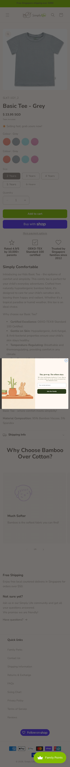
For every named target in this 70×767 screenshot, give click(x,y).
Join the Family (52, 391)
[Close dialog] (66, 360)
